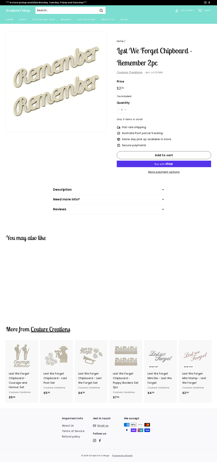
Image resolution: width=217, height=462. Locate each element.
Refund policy (71, 436)
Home (9, 19)
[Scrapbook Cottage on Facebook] (99, 440)
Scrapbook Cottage (18, 10)
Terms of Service (73, 431)
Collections (86, 19)
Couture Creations (129, 72)
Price (120, 82)
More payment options (164, 172)
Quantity (123, 103)
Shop (22, 19)
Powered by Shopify (122, 455)
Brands (66, 19)
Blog (124, 19)
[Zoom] (56, 81)
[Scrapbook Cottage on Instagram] (94, 440)
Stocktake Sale (43, 19)
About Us (108, 19)
